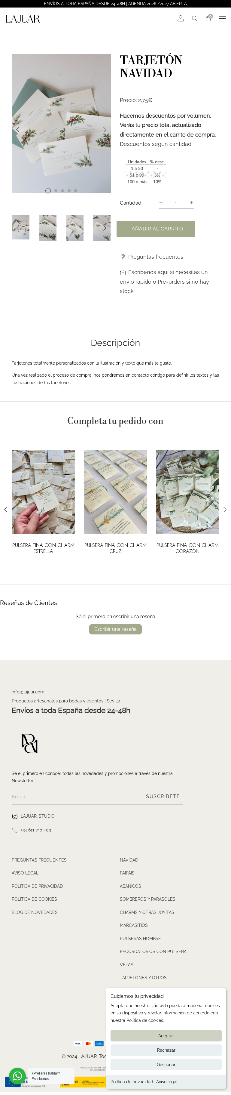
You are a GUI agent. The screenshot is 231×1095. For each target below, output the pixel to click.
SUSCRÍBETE (163, 796)
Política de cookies (34, 899)
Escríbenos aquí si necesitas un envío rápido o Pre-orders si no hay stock (164, 281)
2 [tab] (55, 190)
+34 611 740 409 (36, 829)
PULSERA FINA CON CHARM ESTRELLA (43, 548)
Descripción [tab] (115, 342)
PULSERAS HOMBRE (140, 938)
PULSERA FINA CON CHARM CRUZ (115, 548)
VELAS (126, 964)
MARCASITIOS (134, 925)
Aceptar (166, 1035)
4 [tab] (69, 190)
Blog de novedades (35, 912)
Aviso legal (167, 1081)
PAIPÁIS (127, 873)
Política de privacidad (132, 1081)
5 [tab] (75, 190)
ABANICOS (130, 886)
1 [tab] (48, 190)
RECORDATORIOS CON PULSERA (153, 951)
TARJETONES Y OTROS (143, 977)
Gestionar (166, 1064)
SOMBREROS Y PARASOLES (147, 899)
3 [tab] (62, 190)
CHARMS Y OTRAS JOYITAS (147, 912)
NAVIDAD (129, 860)
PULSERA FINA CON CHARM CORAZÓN (188, 548)
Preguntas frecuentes (155, 257)
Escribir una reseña (115, 629)
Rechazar (166, 1050)
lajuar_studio (38, 815)
